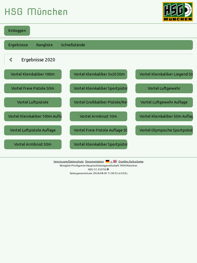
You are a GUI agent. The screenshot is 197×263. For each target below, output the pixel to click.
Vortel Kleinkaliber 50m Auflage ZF (166, 116)
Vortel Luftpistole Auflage (33, 130)
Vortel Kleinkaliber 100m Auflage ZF (35, 116)
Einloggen (17, 30)
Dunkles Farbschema (131, 161)
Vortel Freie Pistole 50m (32, 88)
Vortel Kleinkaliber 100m (33, 74)
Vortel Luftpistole (32, 102)
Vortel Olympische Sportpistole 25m (166, 130)
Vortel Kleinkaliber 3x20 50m (99, 74)
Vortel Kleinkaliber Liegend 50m (166, 74)
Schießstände (73, 45)
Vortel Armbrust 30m (32, 144)
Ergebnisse (18, 45)
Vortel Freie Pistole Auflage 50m (100, 130)
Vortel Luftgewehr (164, 88)
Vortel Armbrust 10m (98, 116)
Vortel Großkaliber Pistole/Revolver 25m (100, 102)
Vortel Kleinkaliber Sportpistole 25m (100, 88)
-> (111, 161)
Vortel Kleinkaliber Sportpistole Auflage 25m (100, 144)
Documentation (94, 161)
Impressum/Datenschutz (69, 161)
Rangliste (44, 45)
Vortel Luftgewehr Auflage (164, 102)
